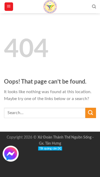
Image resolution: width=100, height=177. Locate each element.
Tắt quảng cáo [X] (50, 148)
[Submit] (90, 113)
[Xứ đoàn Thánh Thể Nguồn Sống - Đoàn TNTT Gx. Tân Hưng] (50, 6)
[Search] (94, 7)
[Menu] (9, 6)
